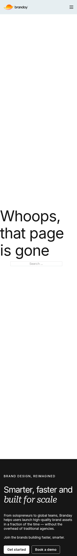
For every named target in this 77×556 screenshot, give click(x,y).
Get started (16, 549)
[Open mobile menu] (71, 7)
